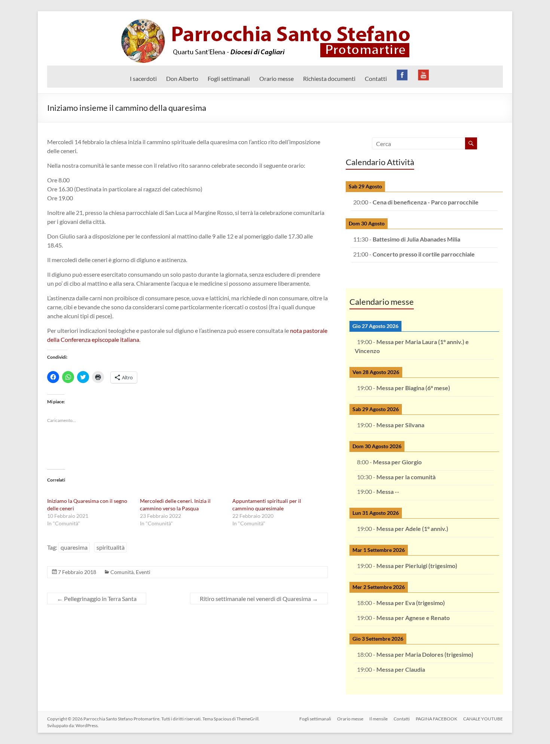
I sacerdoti (143, 78)
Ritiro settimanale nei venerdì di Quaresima (259, 598)
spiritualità (111, 547)
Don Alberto (182, 78)
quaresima (74, 547)
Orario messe (276, 78)
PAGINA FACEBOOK (436, 719)
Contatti (376, 78)
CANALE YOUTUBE (483, 719)
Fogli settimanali (229, 78)
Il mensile (378, 719)
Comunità (122, 572)
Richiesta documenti (329, 78)
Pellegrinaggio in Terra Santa (97, 598)
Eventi (143, 572)
